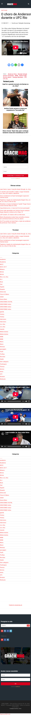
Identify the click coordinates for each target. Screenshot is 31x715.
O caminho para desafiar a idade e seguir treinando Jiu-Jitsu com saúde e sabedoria (14, 192)
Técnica (2, 366)
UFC (25, 77)
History (2, 314)
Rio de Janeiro (7, 77)
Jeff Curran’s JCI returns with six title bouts (12, 214)
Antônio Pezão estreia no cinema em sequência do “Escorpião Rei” (15, 109)
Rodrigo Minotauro (18, 77)
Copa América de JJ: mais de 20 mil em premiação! (15, 208)
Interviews (3, 319)
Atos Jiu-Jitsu (4, 277)
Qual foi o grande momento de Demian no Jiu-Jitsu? (15, 85)
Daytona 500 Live (5, 714)
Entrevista (3, 292)
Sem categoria (4, 361)
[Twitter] (11, 631)
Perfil (1, 351)
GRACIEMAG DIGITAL (6, 302)
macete (2, 329)
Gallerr (2, 297)
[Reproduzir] (2, 401)
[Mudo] (26, 401)
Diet (1, 284)
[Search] (28, 4)
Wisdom (2, 376)
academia (3, 259)
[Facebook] (8, 631)
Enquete (2, 289)
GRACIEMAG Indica (5, 304)
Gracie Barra (3, 299)
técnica (2, 369)
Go (28, 625)
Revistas (2, 356)
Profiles (2, 354)
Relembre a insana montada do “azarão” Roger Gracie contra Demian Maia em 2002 (15, 204)
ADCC (1, 264)
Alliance (2, 269)
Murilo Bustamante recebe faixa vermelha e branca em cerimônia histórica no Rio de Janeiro (14, 218)
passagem (3, 349)
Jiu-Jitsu (2, 324)
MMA (16, 75)
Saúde (2, 359)
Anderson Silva (12, 74)
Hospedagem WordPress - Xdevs (15, 708)
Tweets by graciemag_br (15, 605)
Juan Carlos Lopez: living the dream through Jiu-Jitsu (15, 189)
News (1, 341)
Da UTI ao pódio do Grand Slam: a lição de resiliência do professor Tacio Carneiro (15, 222)
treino (1, 371)
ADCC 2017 (3, 267)
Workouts (3, 379)
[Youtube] (2, 631)
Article (2, 272)
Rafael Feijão (23, 75)
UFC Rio (5, 79)
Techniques (3, 364)
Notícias (4, 10)
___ (1, 257)
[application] (15, 394)
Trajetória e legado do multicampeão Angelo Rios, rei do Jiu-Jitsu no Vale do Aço (15, 200)
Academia (3, 262)
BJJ (1, 279)
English (2, 287)
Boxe (1, 282)
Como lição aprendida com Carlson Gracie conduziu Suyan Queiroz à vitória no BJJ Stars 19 (15, 211)
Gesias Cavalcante (8, 75)
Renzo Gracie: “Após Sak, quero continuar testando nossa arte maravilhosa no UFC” (15, 131)
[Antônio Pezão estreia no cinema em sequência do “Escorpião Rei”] (15, 97)
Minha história (4, 331)
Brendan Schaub (22, 74)
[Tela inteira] (29, 401)
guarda (2, 312)
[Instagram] (5, 631)
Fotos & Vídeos (4, 294)
